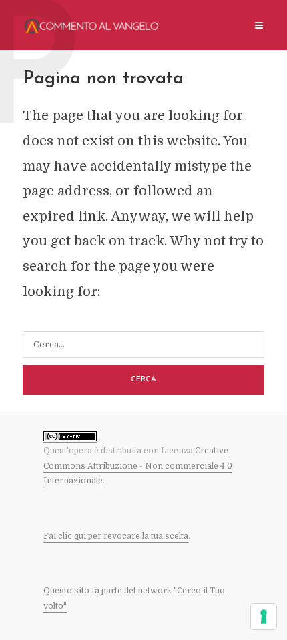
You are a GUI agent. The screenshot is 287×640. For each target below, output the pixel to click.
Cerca (143, 379)
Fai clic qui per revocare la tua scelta (115, 536)
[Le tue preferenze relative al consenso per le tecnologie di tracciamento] (263, 616)
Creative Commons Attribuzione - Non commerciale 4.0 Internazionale (137, 465)
